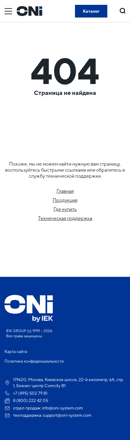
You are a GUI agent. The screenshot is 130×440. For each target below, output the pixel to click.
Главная (65, 191)
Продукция (65, 200)
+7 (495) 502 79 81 (30, 393)
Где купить (65, 209)
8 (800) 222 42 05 (30, 400)
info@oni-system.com (62, 408)
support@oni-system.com (67, 415)
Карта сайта (16, 351)
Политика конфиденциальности (34, 361)
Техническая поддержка (65, 218)
